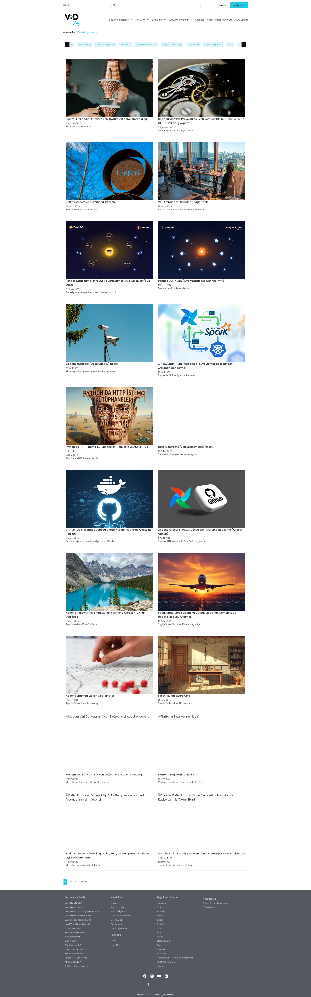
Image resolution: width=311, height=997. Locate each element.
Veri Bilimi (140, 19)
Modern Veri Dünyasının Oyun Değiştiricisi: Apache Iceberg (104, 774)
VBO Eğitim (242, 19)
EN (64, 5)
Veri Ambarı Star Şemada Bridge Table (183, 202)
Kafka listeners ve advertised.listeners (91, 202)
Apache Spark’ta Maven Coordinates (90, 696)
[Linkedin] (166, 976)
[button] (222, 5)
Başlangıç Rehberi (119, 19)
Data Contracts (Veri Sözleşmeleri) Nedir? (185, 447)
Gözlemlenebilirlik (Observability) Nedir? (92, 364)
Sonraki (83, 881)
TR (67, 5)
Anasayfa (69, 32)
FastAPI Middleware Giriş (174, 696)
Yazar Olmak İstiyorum (220, 19)
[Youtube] (159, 976)
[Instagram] (152, 976)
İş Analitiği (156, 19)
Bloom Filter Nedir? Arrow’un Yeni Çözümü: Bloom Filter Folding (106, 119)
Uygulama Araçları (178, 19)
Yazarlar (199, 19)
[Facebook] (144, 976)
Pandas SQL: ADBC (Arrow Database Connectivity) (191, 281)
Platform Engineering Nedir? (176, 774)
